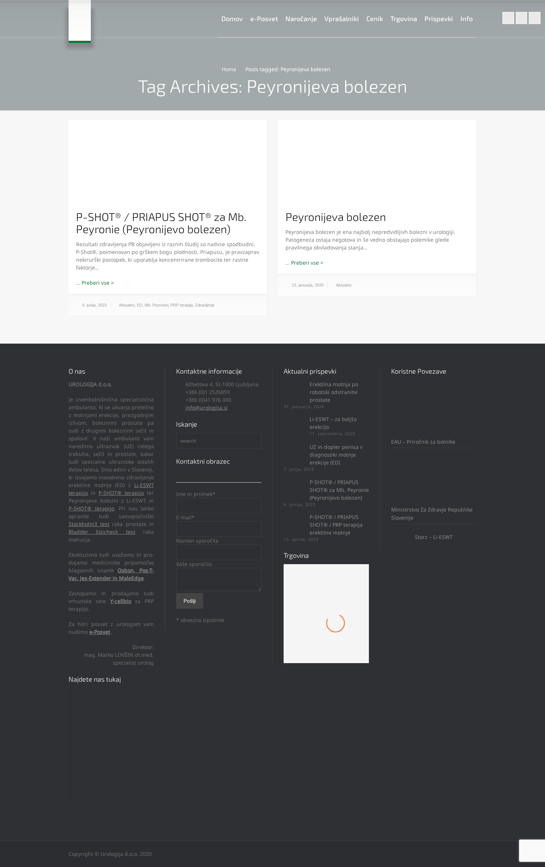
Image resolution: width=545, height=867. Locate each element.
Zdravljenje (205, 305)
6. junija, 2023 (94, 305)
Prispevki (439, 18)
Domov (232, 18)
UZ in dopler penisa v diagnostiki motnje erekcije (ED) (336, 454)
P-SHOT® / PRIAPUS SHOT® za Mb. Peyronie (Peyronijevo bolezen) (161, 222)
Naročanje (301, 18)
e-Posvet (264, 18)
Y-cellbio (120, 601)
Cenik (374, 18)
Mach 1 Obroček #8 (326, 631)
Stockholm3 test (89, 523)
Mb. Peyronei (156, 305)
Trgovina (403, 18)
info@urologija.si (206, 407)
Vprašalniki (341, 18)
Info (466, 18)
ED (139, 305)
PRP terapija (182, 305)
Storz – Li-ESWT (433, 536)
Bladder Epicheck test (102, 531)
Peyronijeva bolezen (335, 216)
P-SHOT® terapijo (121, 492)
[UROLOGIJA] (80, 20)
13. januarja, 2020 (308, 285)
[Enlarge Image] (168, 164)
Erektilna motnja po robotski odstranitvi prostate (334, 392)
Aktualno (127, 305)
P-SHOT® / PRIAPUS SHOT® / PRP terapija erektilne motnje (336, 524)
